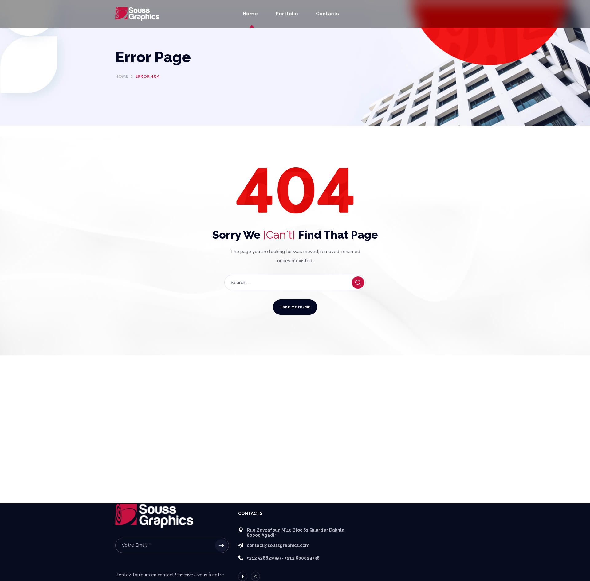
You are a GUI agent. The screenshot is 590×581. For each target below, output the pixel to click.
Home (121, 77)
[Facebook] (242, 576)
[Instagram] (255, 576)
